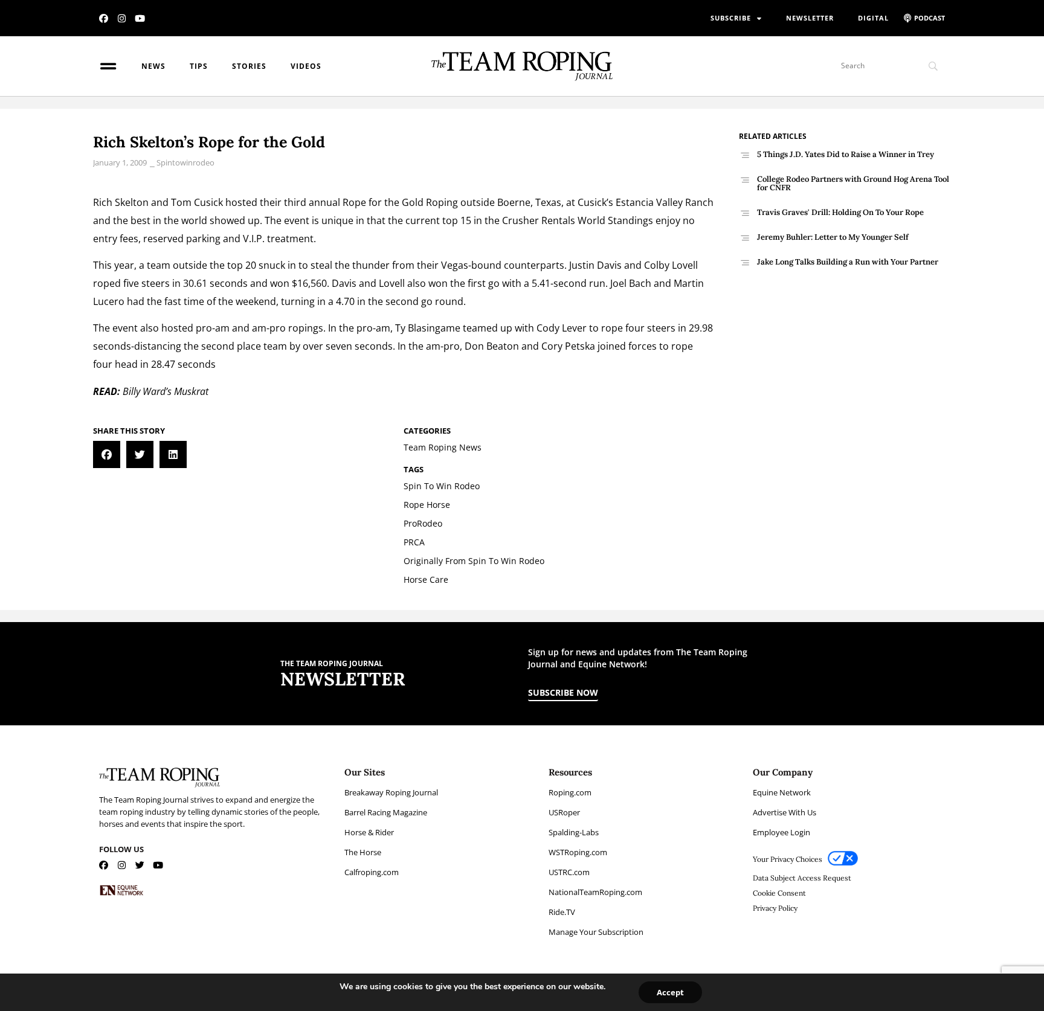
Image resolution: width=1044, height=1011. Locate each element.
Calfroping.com (371, 872)
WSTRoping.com (578, 852)
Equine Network (782, 792)
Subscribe (730, 17)
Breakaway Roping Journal (391, 792)
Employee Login (781, 832)
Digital (873, 17)
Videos (306, 66)
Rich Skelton (121, 202)
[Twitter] (139, 865)
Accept (670, 992)
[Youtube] (139, 18)
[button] (106, 454)
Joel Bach (630, 283)
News (153, 66)
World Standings (615, 220)
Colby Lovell (671, 265)
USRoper (564, 812)
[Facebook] (103, 18)
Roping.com (570, 792)
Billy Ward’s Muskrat (165, 391)
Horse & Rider (369, 832)
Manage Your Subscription (596, 931)
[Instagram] (121, 18)
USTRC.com (569, 872)
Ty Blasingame (427, 328)
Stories (249, 66)
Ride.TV (562, 912)
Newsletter (810, 17)
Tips (199, 66)
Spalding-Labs (574, 832)
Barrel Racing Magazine (385, 812)
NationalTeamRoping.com (595, 892)
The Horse (362, 852)
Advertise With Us (784, 812)
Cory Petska (568, 346)
